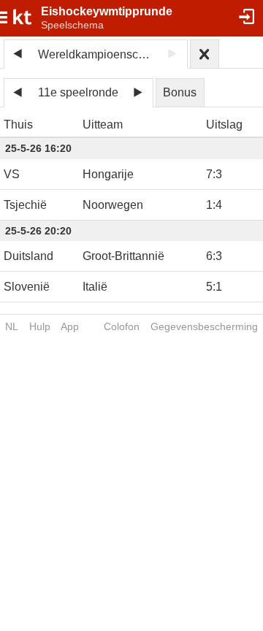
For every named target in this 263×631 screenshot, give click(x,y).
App (70, 326)
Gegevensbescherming (204, 326)
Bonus (180, 92)
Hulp (39, 326)
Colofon (122, 326)
